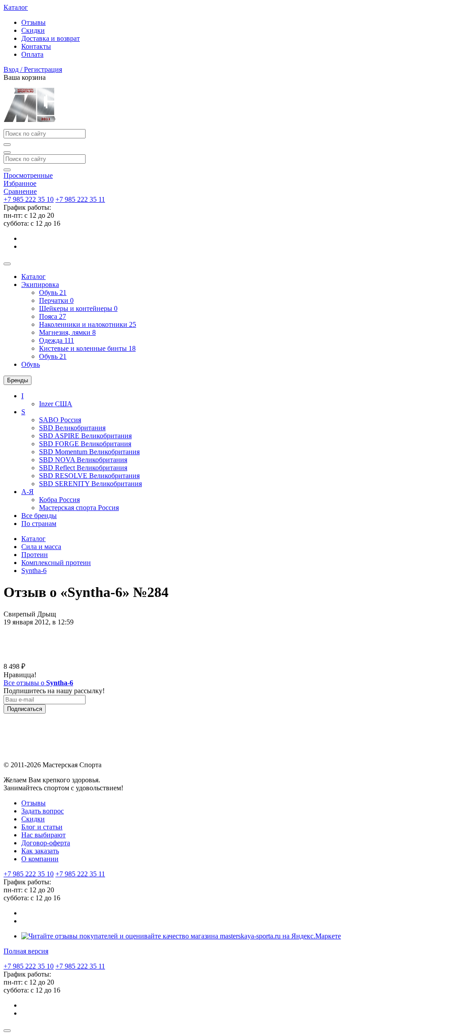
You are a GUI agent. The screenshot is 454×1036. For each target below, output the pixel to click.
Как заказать (40, 851)
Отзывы (33, 22)
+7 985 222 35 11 (80, 199)
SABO (60, 420)
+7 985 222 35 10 (29, 199)
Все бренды (39, 515)
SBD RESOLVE (89, 475)
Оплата (32, 54)
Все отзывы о (38, 683)
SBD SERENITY (90, 483)
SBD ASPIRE (85, 436)
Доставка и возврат (50, 38)
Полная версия (26, 951)
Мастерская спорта (79, 507)
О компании (40, 859)
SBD (72, 428)
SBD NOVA (83, 459)
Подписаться (24, 709)
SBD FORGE (85, 443)
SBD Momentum (89, 451)
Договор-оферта (45, 843)
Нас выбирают (43, 835)
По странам (38, 523)
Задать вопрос (42, 811)
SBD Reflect (83, 467)
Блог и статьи (42, 827)
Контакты (36, 46)
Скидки (33, 30)
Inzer (55, 404)
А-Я (27, 491)
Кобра (59, 499)
